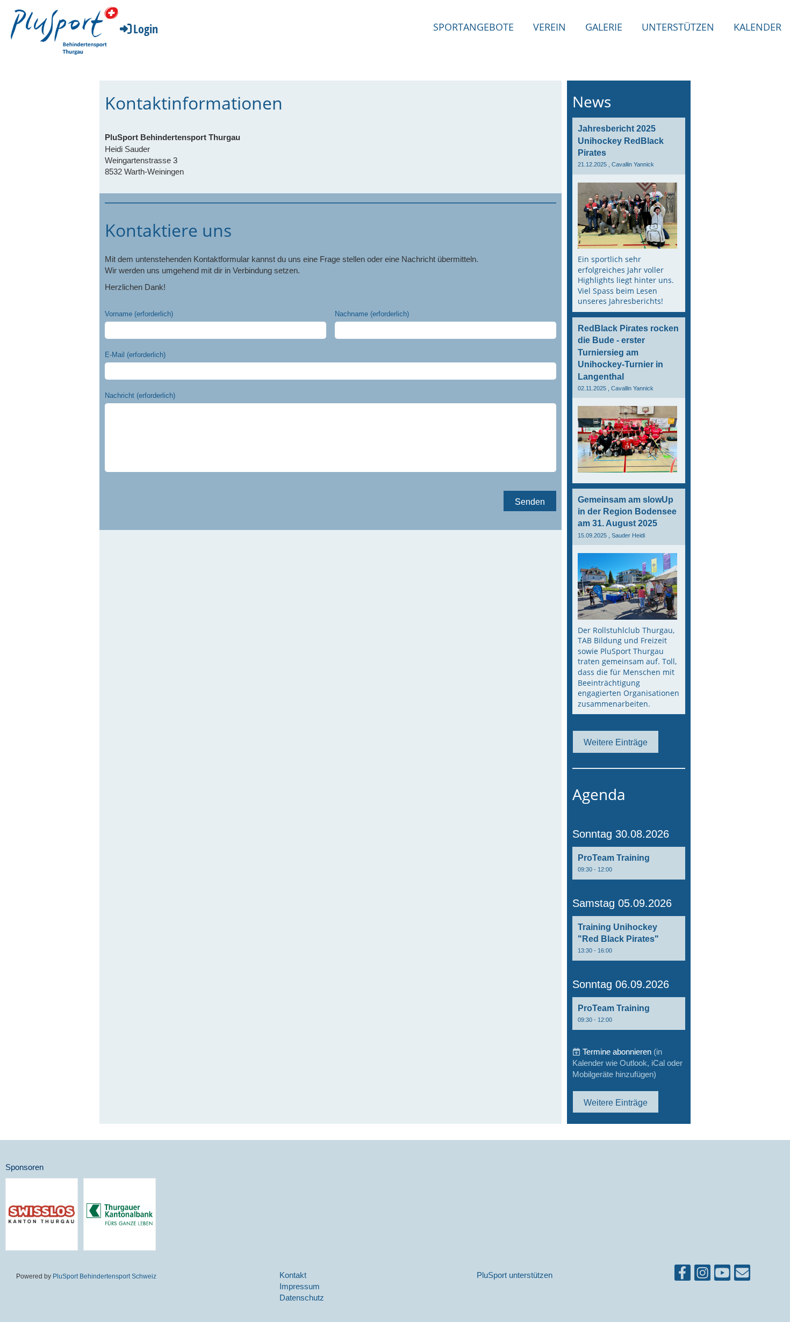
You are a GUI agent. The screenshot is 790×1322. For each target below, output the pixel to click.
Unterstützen (678, 26)
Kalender (757, 26)
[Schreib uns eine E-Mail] (742, 1275)
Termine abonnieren (617, 1051)
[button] (628, 863)
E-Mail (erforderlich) (135, 354)
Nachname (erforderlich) (372, 313)
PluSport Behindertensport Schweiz (104, 1276)
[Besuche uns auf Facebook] (682, 1275)
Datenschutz (301, 1297)
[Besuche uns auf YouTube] (722, 1275)
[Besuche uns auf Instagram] (702, 1275)
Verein (549, 26)
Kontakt (292, 1275)
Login (145, 28)
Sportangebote (473, 26)
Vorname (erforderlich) (139, 313)
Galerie (603, 26)
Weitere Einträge (616, 742)
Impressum (299, 1286)
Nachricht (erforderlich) (140, 395)
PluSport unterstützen (514, 1275)
